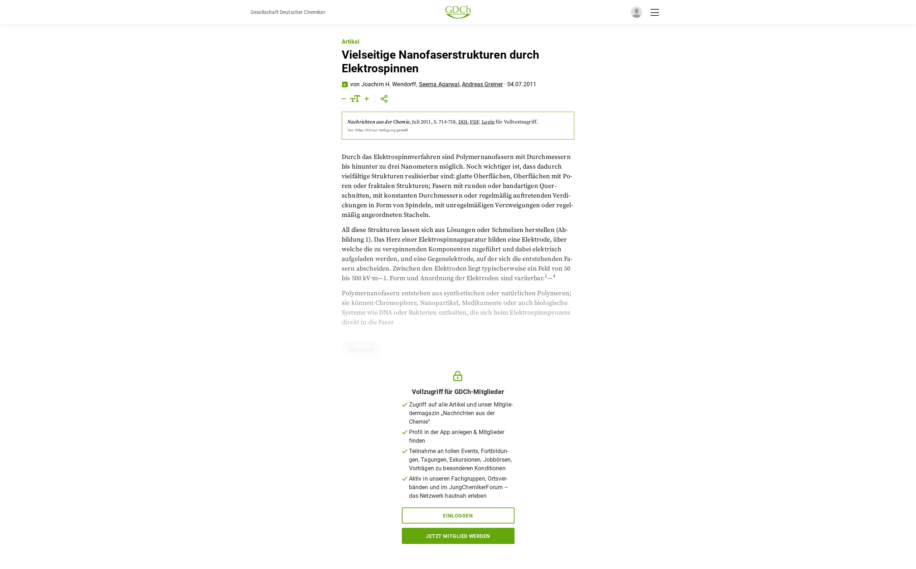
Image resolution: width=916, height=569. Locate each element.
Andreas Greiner (482, 84)
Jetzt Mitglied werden (458, 536)
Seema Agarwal (439, 84)
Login (488, 122)
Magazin (361, 350)
